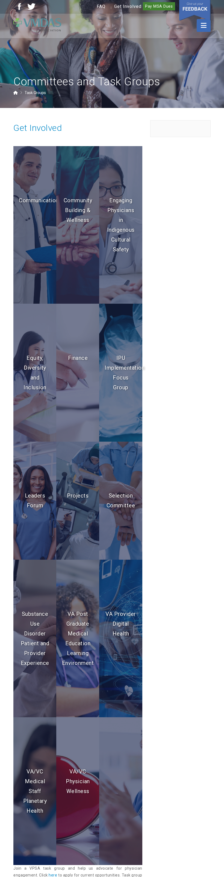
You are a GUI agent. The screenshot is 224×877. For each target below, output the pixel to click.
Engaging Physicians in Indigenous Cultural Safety (121, 225)
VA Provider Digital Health (120, 624)
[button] (204, 25)
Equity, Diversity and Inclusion (34, 373)
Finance (78, 358)
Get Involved (128, 6)
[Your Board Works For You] (37, 24)
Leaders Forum (35, 500)
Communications (35, 200)
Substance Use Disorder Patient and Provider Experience (35, 638)
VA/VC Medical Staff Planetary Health (35, 791)
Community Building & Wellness (78, 210)
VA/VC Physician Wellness (78, 781)
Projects (78, 495)
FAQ (101, 6)
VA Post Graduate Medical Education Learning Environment (78, 638)
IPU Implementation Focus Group (121, 373)
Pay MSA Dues (159, 6)
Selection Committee (121, 500)
